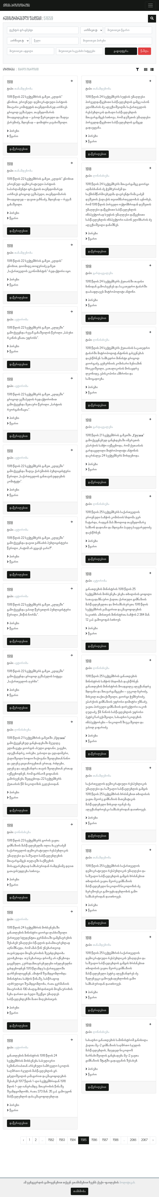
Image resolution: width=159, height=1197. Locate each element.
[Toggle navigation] (150, 5)
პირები (14, 131)
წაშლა (145, 51)
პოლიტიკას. (127, 1182)
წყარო (14, 136)
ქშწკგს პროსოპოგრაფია (16, 5)
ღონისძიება (22, 730)
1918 (10, 82)
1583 (62, 1140)
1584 (73, 1140)
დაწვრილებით (19, 149)
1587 (105, 1140)
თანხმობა (79, 1191)
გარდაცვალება (103, 273)
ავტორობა (21, 319)
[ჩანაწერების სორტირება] (137, 69)
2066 (133, 1140)
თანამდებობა (23, 89)
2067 (144, 1140)
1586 (94, 1140)
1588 (115, 1140)
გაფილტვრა (121, 51)
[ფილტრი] (152, 19)
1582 (51, 1140)
